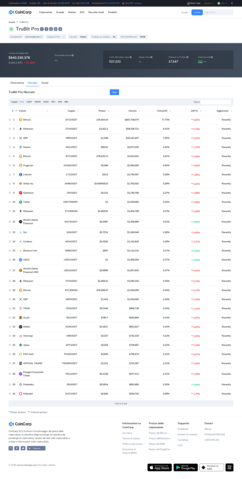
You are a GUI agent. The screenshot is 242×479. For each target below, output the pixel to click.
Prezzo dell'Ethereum (159, 438)
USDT (29, 102)
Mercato (32, 83)
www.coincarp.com (27, 465)
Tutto (21, 102)
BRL (66, 102)
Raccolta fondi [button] (96, 12)
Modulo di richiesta (187, 434)
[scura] (232, 3)
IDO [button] (82, 12)
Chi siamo (127, 433)
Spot (114, 92)
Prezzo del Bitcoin (158, 433)
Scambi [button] (60, 12)
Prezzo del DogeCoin (159, 449)
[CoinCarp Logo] (21, 12)
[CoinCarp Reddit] (23, 448)
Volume (132, 110)
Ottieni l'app (195, 3)
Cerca (197, 101)
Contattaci (183, 440)
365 (38, 3)
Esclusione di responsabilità (129, 451)
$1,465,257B (63, 3)
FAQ (180, 445)
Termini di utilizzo (131, 438)
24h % (194, 110)
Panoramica (17, 83)
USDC (46, 102)
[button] (209, 3)
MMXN (38, 102)
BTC (53, 102)
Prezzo (102, 110)
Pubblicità (183, 429)
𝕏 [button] (42, 29)
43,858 (23, 3)
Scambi (12, 22)
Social (44, 83)
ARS (60, 102)
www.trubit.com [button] (32, 36)
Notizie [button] (72, 12)
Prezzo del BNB (157, 443)
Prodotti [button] (112, 12)
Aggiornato (223, 110)
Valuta (22, 110)
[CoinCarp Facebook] (16, 448)
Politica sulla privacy (132, 443)
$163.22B (85, 3)
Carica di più (121, 403)
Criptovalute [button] (45, 12)
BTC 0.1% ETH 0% (111, 3)
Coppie (71, 110)
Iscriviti (197, 12)
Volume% (162, 110)
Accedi (184, 12)
